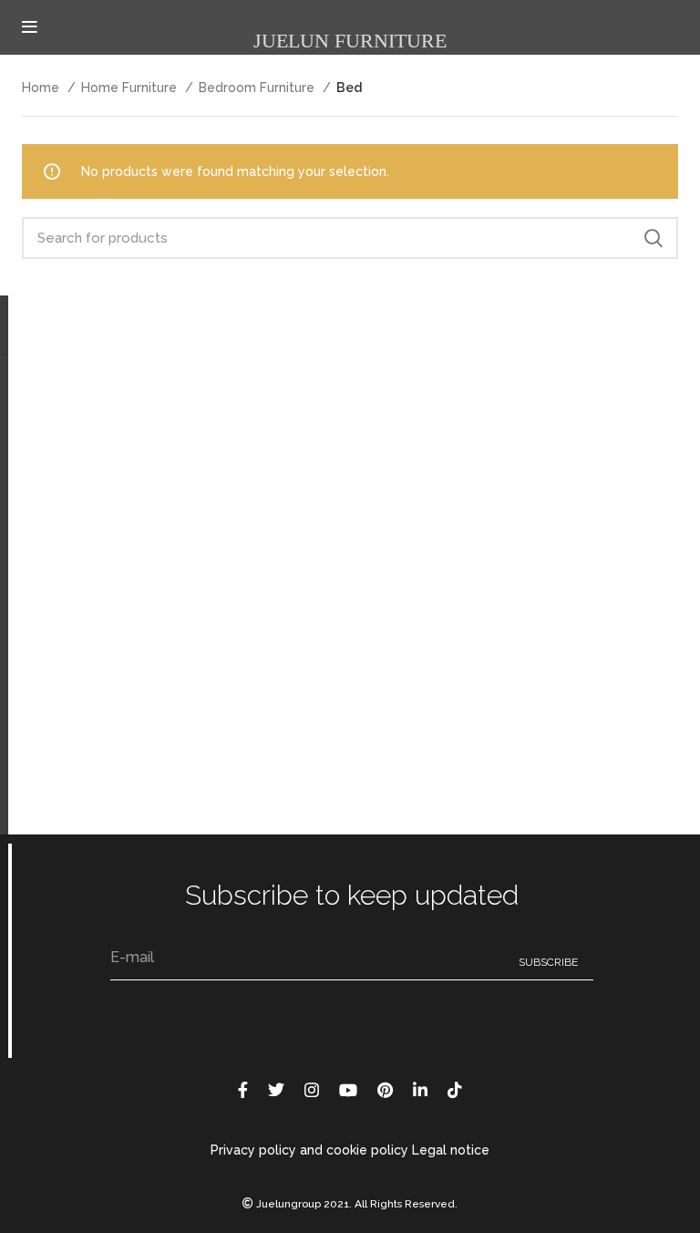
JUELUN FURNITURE (350, 40)
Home (42, 87)
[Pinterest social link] (385, 1089)
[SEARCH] (653, 238)
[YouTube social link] (348, 1089)
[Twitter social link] (276, 1089)
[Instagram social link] (311, 1089)
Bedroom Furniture (258, 87)
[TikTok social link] (455, 1089)
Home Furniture (130, 87)
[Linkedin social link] (420, 1089)
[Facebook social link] (243, 1089)
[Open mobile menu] (29, 27)
